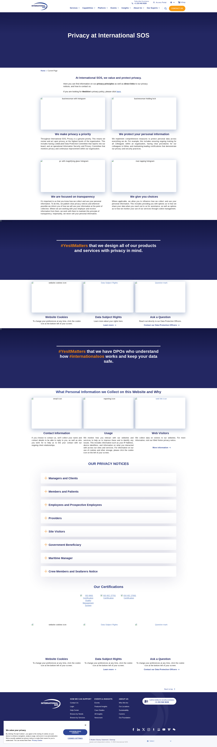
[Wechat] (174, 729)
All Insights (98, 714)
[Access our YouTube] (163, 729)
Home (43, 71)
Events (97, 703)
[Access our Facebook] (133, 729)
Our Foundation (124, 718)
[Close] (85, 725)
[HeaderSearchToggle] (165, 8)
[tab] (88, 602)
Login (72, 706)
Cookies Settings (75, 738)
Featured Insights (100, 706)
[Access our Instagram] (148, 729)
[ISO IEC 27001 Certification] (129, 602)
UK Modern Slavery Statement (98, 740)
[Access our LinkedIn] (138, 729)
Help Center (74, 710)
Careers (122, 714)
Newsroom (98, 718)
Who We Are (123, 703)
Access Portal (161, 2)
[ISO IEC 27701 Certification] (108, 602)
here (119, 91)
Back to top (168, 689)
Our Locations (124, 706)
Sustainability (124, 710)
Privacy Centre (37, 740)
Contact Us (177, 8)
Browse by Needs (76, 714)
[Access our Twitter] (143, 729)
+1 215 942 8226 (140, 3)
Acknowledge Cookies (75, 732)
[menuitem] (74, 8)
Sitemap (112, 740)
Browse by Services (77, 718)
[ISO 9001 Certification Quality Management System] (88, 602)
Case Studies (99, 710)
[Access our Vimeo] (168, 729)
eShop (183, 2)
